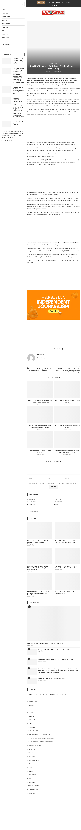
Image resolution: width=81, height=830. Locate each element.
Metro (30, 764)
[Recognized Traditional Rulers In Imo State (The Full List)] (32, 652)
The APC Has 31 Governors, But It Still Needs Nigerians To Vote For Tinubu (65, 541)
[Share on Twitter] (57, 349)
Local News (5, 34)
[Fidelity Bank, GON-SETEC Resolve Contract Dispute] (67, 389)
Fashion (30, 712)
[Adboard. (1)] (53, 290)
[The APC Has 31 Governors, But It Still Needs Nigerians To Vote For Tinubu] (67, 530)
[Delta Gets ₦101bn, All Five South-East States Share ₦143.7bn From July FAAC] (67, 414)
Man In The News (33, 760)
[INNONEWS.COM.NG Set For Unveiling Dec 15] (32, 681)
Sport (3, 30)
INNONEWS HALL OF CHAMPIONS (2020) (41, 738)
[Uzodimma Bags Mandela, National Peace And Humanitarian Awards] (67, 439)
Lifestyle (31, 753)
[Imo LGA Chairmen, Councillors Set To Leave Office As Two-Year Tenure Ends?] (67, 556)
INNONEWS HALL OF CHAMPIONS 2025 (40, 742)
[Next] (48, 2)
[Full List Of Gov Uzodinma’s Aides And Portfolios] (53, 623)
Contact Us (5, 37)
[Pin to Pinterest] (59, 349)
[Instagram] (5, 141)
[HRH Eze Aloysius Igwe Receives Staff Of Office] (6, 124)
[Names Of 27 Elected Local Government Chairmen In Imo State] (32, 662)
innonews (49, 71)
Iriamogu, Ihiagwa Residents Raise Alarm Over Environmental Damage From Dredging (39, 542)
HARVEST (31, 723)
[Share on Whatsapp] (60, 349)
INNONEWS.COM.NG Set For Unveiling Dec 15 (51, 678)
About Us (4, 41)
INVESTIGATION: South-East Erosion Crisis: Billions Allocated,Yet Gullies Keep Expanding (39, 593)
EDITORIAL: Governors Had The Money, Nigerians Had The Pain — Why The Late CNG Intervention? (38, 568)
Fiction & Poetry (33, 720)
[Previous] (46, 2)
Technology (32, 782)
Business (31, 698)
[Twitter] (3, 141)
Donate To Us (6, 16)
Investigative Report (9, 48)
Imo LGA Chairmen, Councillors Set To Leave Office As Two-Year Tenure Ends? (66, 567)
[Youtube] (9, 141)
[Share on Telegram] (62, 349)
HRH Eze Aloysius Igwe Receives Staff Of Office (18, 123)
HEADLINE (5, 13)
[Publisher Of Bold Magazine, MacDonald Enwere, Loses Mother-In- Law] (6, 89)
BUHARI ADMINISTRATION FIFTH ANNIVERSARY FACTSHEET (47, 694)
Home (3, 10)
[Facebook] (1, 141)
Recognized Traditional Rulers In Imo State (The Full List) (54, 650)
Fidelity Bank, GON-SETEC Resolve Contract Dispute (65, 592)
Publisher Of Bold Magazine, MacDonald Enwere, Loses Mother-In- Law (18, 90)
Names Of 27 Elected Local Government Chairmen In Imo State (55, 659)
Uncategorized (33, 789)
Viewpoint (5, 27)
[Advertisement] (40, 128)
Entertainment (33, 709)
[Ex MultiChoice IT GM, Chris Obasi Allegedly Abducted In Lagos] (6, 61)
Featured (31, 716)
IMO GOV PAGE (33, 731)
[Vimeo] (11, 141)
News (30, 767)
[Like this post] (54, 349)
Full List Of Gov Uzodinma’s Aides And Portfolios (45, 643)
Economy (31, 705)
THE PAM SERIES (33, 786)
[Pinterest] (7, 141)
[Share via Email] (64, 349)
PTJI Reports (6, 44)
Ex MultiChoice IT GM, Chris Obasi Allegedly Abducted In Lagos (18, 61)
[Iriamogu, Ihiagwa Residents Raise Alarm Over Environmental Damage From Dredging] (40, 389)
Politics (4, 20)
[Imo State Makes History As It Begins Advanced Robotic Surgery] (40, 439)
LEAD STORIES (6, 23)
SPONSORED (32, 775)
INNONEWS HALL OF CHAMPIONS (39, 734)
